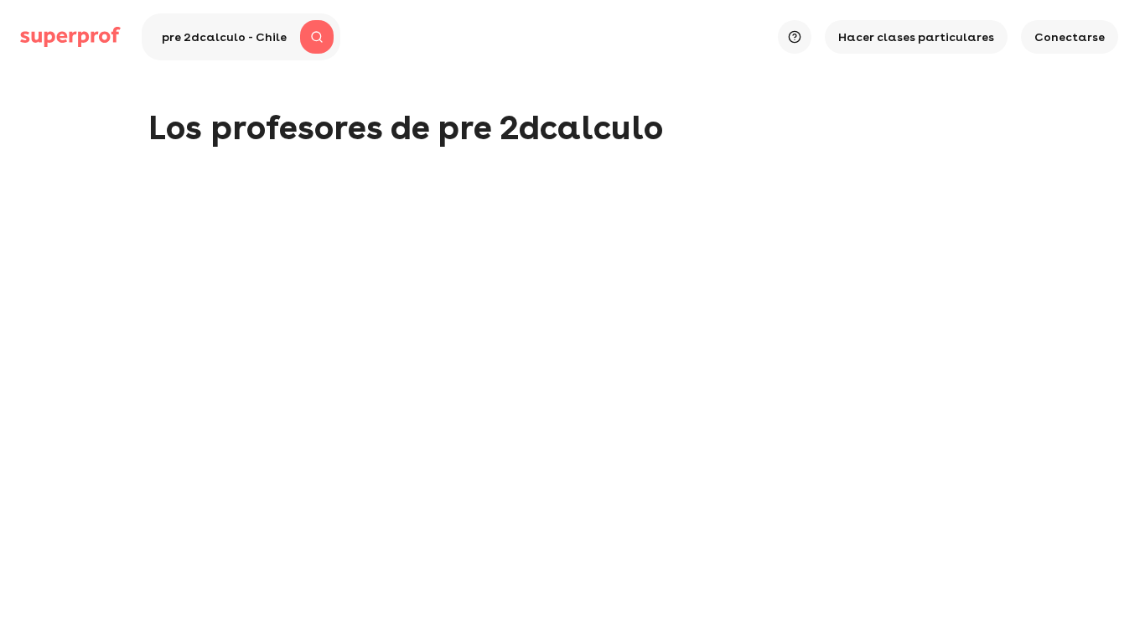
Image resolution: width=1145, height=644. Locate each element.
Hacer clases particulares (916, 37)
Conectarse (1069, 37)
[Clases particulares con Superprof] (70, 37)
